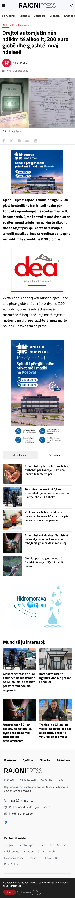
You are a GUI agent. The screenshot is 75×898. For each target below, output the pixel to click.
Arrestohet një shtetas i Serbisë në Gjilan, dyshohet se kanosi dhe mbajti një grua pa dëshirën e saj (47, 539)
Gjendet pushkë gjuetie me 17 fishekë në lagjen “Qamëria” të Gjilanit (44, 562)
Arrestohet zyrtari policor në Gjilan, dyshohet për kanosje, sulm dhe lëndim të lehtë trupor (47, 470)
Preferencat (26, 892)
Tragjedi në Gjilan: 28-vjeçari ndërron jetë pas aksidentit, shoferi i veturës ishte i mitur (55, 731)
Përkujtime (63, 760)
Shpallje (45, 760)
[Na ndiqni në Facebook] (5, 823)
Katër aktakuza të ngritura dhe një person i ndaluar (55, 678)
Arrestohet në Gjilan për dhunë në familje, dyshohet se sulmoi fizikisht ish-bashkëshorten (17, 733)
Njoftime (28, 760)
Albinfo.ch (49, 851)
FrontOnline (11, 864)
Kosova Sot (34, 858)
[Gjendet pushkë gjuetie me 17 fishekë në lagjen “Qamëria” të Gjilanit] (12, 566)
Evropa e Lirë (31, 851)
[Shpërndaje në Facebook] (3, 140)
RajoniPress (20, 62)
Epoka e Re (51, 858)
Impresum (10, 779)
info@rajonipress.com (22, 813)
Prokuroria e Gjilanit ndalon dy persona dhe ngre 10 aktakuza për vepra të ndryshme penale (46, 516)
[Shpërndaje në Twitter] (11, 140)
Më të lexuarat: (20, 455)
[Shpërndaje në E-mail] (27, 140)
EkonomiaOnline (14, 858)
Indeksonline (11, 851)
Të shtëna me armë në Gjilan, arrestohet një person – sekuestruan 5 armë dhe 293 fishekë (48, 493)
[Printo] (34, 140)
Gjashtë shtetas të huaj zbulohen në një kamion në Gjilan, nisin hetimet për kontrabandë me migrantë (19, 682)
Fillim (6, 25)
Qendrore (40, 15)
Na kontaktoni (28, 779)
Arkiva (59, 779)
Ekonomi (54, 15)
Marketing (46, 779)
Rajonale (24, 15)
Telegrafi (9, 845)
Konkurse (10, 760)
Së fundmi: (54, 455)
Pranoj (9, 892)
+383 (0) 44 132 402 (21, 800)
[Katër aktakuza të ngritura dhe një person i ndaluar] (55, 659)
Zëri (43, 845)
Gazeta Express (27, 845)
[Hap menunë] (3, 5)
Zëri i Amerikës (59, 845)
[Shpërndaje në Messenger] (19, 140)
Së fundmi (8, 15)
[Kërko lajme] (72, 5)
